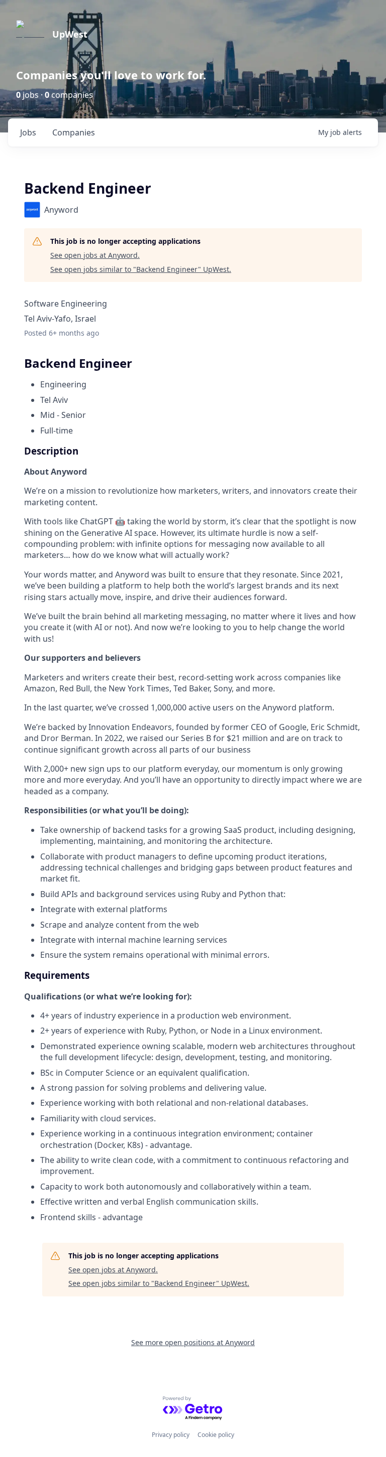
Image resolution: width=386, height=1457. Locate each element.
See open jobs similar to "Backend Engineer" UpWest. (140, 269)
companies (73, 132)
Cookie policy (216, 1434)
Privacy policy (170, 1434)
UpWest (69, 34)
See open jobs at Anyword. (95, 255)
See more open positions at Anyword (193, 1342)
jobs (28, 132)
